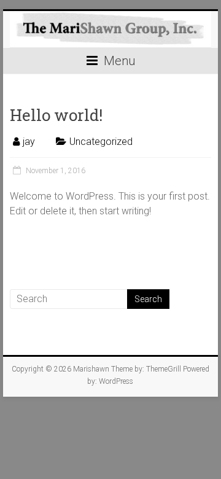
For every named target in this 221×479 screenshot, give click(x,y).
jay (29, 141)
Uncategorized (101, 141)
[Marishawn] (110, 29)
